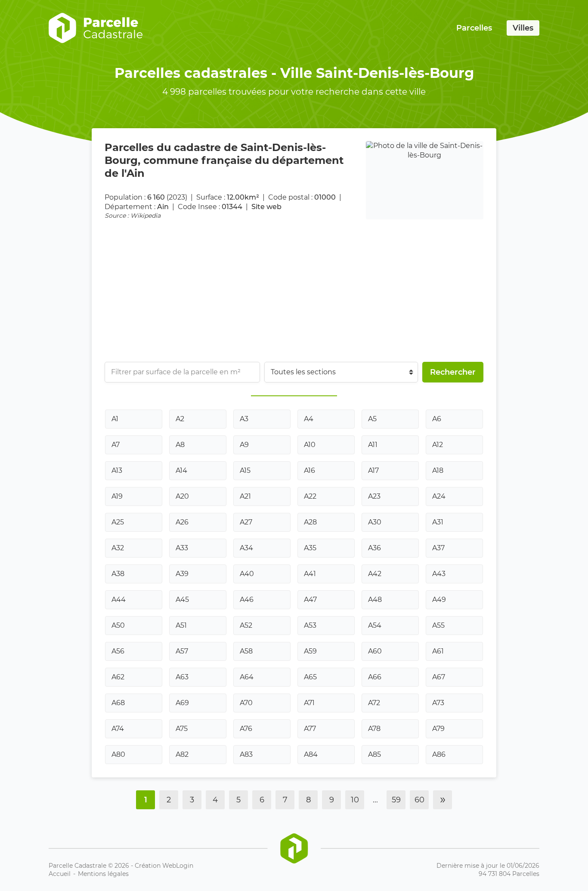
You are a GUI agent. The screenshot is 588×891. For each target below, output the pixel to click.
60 (419, 800)
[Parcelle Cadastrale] (95, 28)
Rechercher (453, 372)
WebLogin (177, 865)
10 (355, 800)
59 (396, 800)
